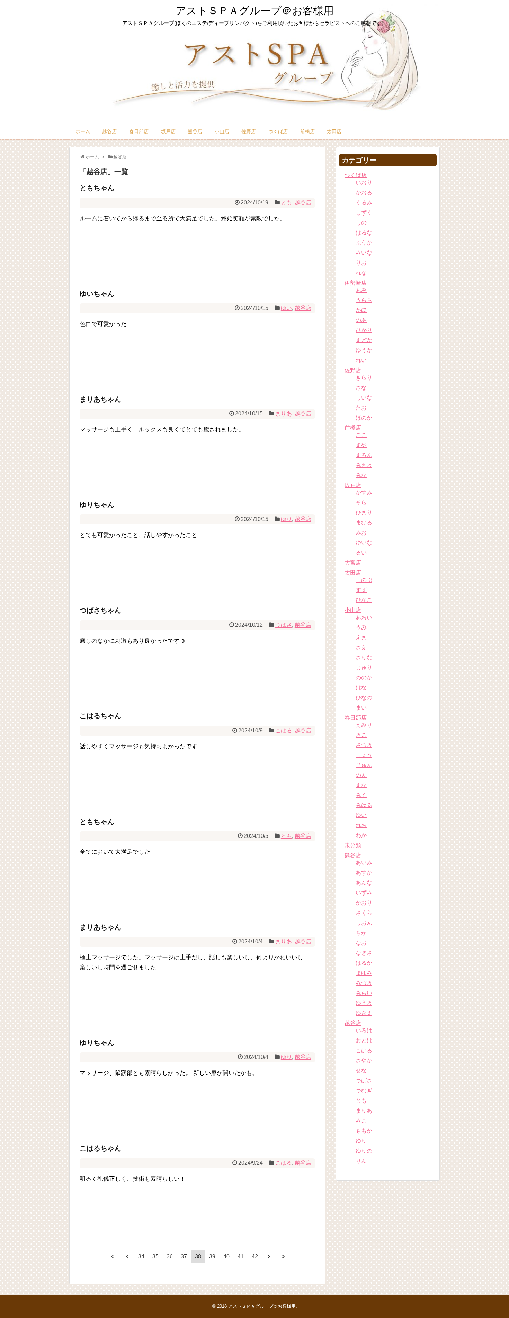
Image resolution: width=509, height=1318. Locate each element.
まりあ (283, 414)
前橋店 (307, 131)
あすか (364, 873)
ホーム (82, 131)
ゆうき (364, 1003)
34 (141, 1257)
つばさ (283, 625)
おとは (364, 1040)
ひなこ (364, 600)
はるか (364, 963)
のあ (361, 320)
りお (361, 263)
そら (361, 502)
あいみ (364, 863)
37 (184, 1257)
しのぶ (364, 580)
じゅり (364, 667)
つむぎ (364, 1090)
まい (361, 708)
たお (361, 408)
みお (361, 533)
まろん (364, 455)
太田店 (334, 131)
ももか (364, 1131)
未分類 (353, 845)
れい (361, 360)
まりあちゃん (100, 399)
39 (212, 1257)
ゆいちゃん (97, 294)
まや (361, 445)
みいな (364, 253)
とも (286, 202)
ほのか (364, 418)
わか (361, 835)
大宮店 (353, 563)
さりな (364, 657)
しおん (364, 923)
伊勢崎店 (356, 283)
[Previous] (127, 1256)
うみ (361, 627)
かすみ (364, 492)
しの (361, 223)
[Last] (283, 1256)
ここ (361, 435)
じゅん (364, 765)
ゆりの (364, 1151)
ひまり (364, 512)
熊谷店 (195, 131)
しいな (364, 398)
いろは (364, 1030)
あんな (364, 883)
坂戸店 (168, 131)
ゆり (286, 519)
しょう (364, 755)
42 (255, 1257)
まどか (364, 340)
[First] (112, 1256)
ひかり (364, 330)
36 (170, 1257)
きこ (361, 735)
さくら (364, 913)
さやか (364, 1060)
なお (361, 943)
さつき (364, 745)
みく (361, 795)
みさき (364, 465)
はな (361, 687)
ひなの (364, 698)
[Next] (269, 1256)
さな (361, 388)
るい (361, 553)
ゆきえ (364, 1013)
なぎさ (364, 953)
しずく (364, 213)
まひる (364, 522)
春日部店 (139, 131)
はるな (364, 233)
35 (155, 1257)
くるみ (364, 202)
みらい (364, 993)
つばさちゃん (100, 610)
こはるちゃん (100, 716)
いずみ (364, 893)
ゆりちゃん (97, 505)
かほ (361, 310)
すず (361, 590)
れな (361, 273)
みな (361, 475)
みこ (361, 1121)
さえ (361, 647)
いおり (364, 182)
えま (361, 637)
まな (361, 785)
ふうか (364, 243)
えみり (364, 725)
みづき (364, 983)
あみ (361, 290)
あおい (364, 617)
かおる (364, 192)
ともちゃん (97, 188)
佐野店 (248, 131)
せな (361, 1070)
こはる (283, 730)
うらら (364, 300)
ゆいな (364, 543)
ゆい (286, 308)
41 (241, 1257)
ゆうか (364, 350)
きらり (364, 378)
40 (226, 1257)
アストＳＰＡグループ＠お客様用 (255, 10)
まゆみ (364, 973)
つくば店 (278, 131)
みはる (364, 805)
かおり (364, 903)
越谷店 (109, 131)
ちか (361, 933)
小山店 (222, 131)
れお (361, 825)
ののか (364, 677)
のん (361, 775)
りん (361, 1161)
